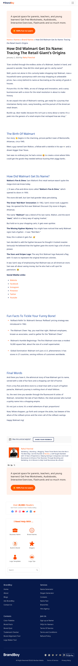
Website (13, 280)
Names (17, 39)
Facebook (14, 284)
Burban (47, 454)
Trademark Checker (11, 632)
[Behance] (9, 465)
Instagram (14, 287)
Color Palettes (9, 620)
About (6, 593)
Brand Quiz (8, 628)
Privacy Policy (66, 660)
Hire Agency (44, 609)
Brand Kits (44, 605)
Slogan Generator (47, 593)
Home (9, 39)
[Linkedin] (11, 465)
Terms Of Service (46, 628)
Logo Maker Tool (10, 640)
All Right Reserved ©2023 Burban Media (29, 660)
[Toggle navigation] (73, 3)
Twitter (13, 294)
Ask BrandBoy (9, 601)
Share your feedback (43, 439)
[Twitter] (14, 465)
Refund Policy (45, 636)
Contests (43, 597)
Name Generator (46, 589)
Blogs (6, 597)
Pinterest (14, 290)
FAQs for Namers (46, 624)
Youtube (13, 297)
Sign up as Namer (47, 620)
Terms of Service (52, 660)
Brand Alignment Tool (12, 636)
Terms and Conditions (48, 632)
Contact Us (8, 605)
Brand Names (28, 39)
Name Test (44, 601)
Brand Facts (8, 624)
